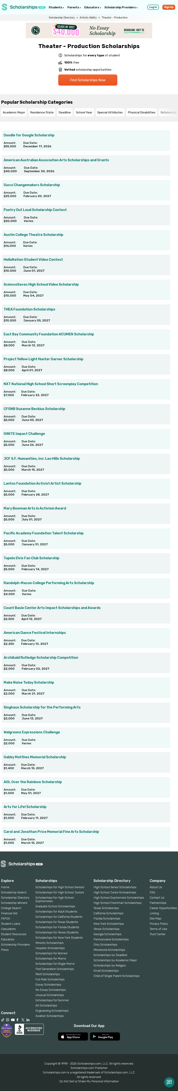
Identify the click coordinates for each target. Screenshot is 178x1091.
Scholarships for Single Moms (55, 963)
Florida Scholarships (107, 918)
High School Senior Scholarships (115, 887)
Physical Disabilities (141, 112)
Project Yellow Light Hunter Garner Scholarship (43, 359)
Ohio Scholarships (105, 944)
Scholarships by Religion (110, 965)
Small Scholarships (106, 970)
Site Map (155, 918)
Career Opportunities (163, 908)
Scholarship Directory (62, 17)
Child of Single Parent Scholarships (117, 976)
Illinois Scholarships (107, 929)
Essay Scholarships (48, 984)
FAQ (152, 892)
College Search (11, 908)
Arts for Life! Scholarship (25, 807)
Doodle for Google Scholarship (29, 135)
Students (56, 7)
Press (5, 949)
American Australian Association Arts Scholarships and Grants (56, 160)
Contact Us (157, 897)
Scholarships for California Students (58, 916)
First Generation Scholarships (54, 969)
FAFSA (5, 918)
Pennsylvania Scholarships (111, 939)
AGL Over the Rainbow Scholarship (33, 782)
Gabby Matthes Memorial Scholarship (35, 757)
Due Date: (30, 143)
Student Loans (10, 923)
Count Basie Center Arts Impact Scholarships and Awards (52, 608)
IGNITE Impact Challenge (24, 434)
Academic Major (14, 112)
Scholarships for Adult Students (56, 911)
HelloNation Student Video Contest (33, 259)
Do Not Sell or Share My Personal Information (89, 1081)
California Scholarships (108, 913)
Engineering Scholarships (52, 1010)
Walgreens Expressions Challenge (32, 732)
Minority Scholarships (49, 943)
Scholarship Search (14, 892)
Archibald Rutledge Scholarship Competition (41, 657)
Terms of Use (158, 929)
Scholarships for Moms (50, 958)
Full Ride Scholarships (50, 979)
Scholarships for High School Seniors (59, 887)
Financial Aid (9, 913)
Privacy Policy (159, 923)
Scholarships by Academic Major (115, 960)
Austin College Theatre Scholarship (33, 235)
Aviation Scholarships (49, 1016)
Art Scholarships (46, 1005)
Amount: (10, 143)
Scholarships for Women (51, 953)
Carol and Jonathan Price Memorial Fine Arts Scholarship (51, 832)
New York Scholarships (109, 923)
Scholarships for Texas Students (56, 922)
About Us (156, 887)
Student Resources (13, 934)
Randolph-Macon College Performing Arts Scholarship (49, 583)
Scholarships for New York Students (59, 937)
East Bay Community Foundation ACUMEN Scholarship (49, 334)
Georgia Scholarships (108, 934)
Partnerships (158, 903)
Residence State (42, 112)
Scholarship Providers (120, 7)
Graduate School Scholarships (55, 906)
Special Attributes (110, 112)
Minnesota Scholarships (109, 949)
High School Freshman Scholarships (118, 903)
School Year (84, 112)
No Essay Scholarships (50, 990)
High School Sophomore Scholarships (119, 897)
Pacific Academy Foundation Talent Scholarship (44, 533)
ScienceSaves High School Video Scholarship (41, 284)
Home (5, 887)
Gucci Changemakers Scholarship (32, 185)
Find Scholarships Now (88, 80)
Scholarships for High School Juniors (59, 892)
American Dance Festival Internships (35, 633)
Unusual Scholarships (49, 995)
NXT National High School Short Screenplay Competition (51, 384)
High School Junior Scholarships (115, 892)
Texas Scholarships (106, 908)
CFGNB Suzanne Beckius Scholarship (34, 409)
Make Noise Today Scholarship (29, 682)
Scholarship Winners (14, 903)
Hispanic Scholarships (50, 948)
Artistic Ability (88, 17)
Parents (73, 7)
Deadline (65, 112)
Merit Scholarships (47, 974)
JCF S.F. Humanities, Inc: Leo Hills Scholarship (42, 458)
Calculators (8, 929)
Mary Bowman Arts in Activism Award (35, 508)
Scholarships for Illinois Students (57, 932)
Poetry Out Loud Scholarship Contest (35, 210)
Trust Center (157, 934)
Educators (92, 7)
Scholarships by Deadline (110, 955)
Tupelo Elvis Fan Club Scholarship (31, 558)
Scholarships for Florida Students (57, 927)
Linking (154, 913)
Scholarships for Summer (52, 1000)
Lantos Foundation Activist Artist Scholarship (42, 483)
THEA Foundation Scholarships (29, 309)
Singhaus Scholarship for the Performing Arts (42, 707)
